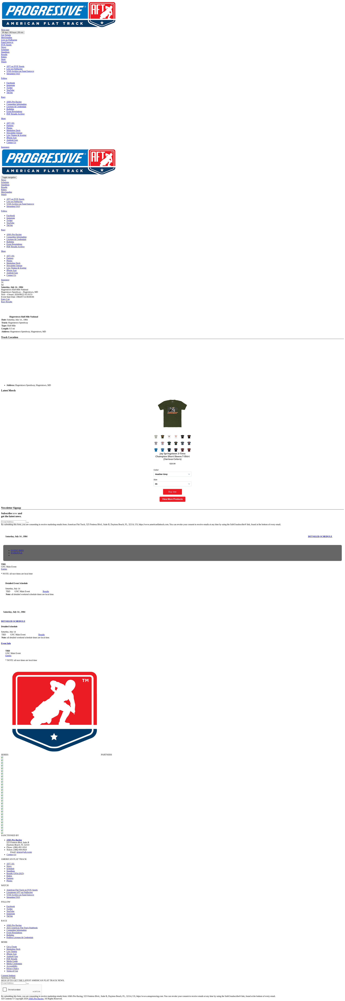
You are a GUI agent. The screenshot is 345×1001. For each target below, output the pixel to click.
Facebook (10, 83)
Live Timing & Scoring (16, 135)
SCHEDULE (16, 553)
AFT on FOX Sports (15, 66)
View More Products (172, 499)
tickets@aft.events (24, 852)
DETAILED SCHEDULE (320, 536)
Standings (5, 52)
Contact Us (11, 142)
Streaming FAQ (13, 74)
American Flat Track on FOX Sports (22, 890)
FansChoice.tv (7, 42)
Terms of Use (12, 971)
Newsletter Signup (14, 133)
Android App (12, 140)
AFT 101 (10, 123)
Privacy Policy (12, 968)
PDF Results (11, 959)
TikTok (9, 92)
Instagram (10, 85)
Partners (9, 125)
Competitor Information (16, 104)
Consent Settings (8, 975)
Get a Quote (11, 947)
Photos (9, 128)
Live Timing (11, 951)
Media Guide (12, 961)
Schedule (5, 49)
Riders (4, 57)
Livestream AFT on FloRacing (19, 892)
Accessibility (11, 966)
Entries (4, 569)
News (3, 47)
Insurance (5, 147)
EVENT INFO (17, 550)
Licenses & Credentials (16, 106)
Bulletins (10, 109)
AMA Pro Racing (14, 102)
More (3, 118)
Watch (3, 62)
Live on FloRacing (9, 40)
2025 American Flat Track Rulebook (22, 928)
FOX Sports (6, 45)
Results (4, 54)
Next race (5, 30)
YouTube (10, 90)
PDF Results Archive (15, 114)
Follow (4, 78)
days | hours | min (12, 32)
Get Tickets (6, 35)
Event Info (6, 643)
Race (3, 97)
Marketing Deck (13, 130)
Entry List (5, 299)
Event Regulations (14, 111)
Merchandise (6, 37)
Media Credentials (14, 964)
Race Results (6, 302)
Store (3, 59)
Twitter (9, 88)
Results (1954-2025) (15, 873)
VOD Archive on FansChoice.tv (20, 71)
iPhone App (11, 138)
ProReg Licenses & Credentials (19, 937)
